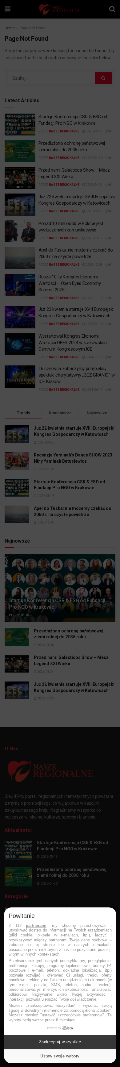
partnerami (36, 925)
